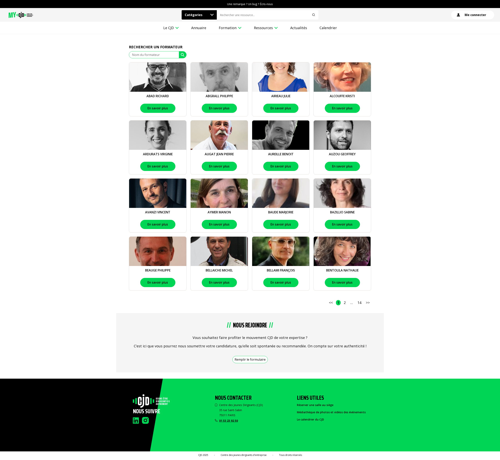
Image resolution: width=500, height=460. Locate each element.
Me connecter (475, 15)
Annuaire (198, 27)
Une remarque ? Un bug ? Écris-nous (250, 4)
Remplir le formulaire (250, 359)
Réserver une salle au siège (315, 405)
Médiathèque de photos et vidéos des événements (331, 412)
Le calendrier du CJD (310, 419)
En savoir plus (157, 108)
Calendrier (328, 27)
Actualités (298, 27)
